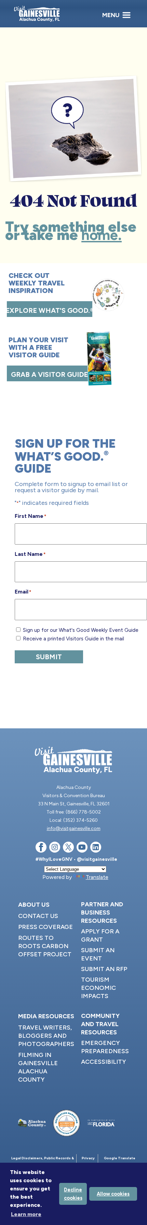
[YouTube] (82, 848)
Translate (97, 877)
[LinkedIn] (95, 848)
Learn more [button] (26, 1214)
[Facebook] (41, 848)
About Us (34, 904)
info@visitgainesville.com (74, 828)
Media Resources (46, 1016)
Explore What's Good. (49, 310)
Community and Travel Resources (100, 1024)
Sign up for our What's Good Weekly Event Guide (80, 630)
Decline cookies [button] (73, 1194)
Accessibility (103, 1062)
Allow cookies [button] (113, 1194)
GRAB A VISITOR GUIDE (49, 374)
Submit (49, 657)
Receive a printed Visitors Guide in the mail (73, 639)
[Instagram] (54, 848)
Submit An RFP (104, 969)
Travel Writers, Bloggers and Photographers (46, 1036)
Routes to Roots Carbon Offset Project (44, 946)
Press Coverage (45, 927)
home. (101, 235)
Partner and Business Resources (102, 912)
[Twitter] (68, 848)
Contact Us (38, 916)
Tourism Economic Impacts (98, 988)
